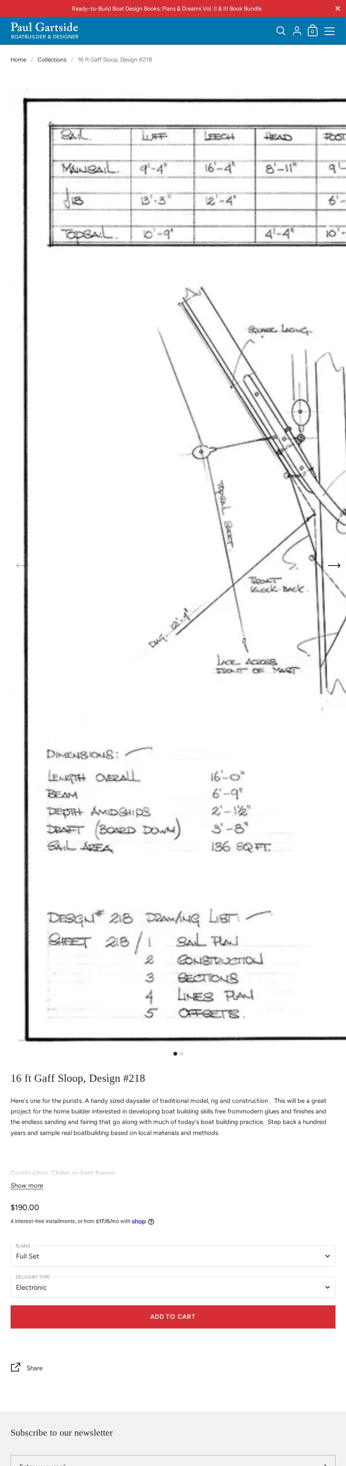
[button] (334, 565)
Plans (23, 1246)
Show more (27, 1185)
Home (18, 59)
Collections (52, 59)
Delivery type (33, 1277)
